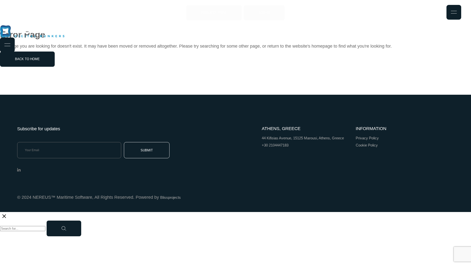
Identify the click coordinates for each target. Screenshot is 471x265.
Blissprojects (170, 197)
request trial (214, 12)
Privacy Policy (367, 138)
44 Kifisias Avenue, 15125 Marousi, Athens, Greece (303, 138)
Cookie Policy (367, 145)
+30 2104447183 (275, 145)
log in (264, 12)
